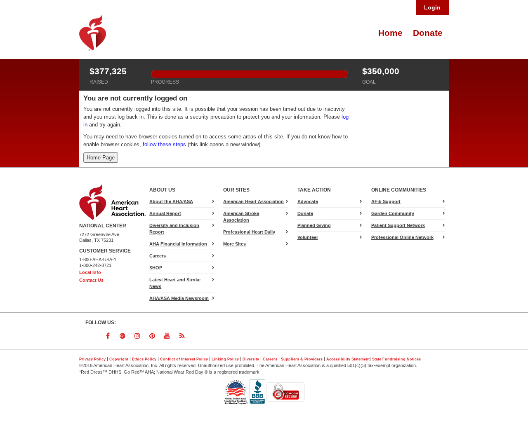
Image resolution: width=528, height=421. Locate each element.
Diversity (251, 359)
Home (390, 33)
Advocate (317, 203)
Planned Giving (314, 225)
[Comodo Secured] (285, 392)
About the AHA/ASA (171, 201)
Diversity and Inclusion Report (174, 228)
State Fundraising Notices (396, 359)
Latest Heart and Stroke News (174, 283)
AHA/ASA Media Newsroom (179, 298)
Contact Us (91, 280)
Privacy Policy (92, 359)
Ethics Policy (144, 359)
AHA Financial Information (178, 243)
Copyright (118, 359)
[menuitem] (389, 33)
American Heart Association (253, 201)
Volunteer (307, 237)
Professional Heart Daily (249, 231)
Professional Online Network (402, 237)
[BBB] (258, 392)
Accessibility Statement (348, 359)
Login (432, 7)
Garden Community (392, 213)
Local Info (90, 272)
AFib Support (386, 201)
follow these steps (164, 144)
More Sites (234, 243)
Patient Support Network (398, 225)
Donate (428, 33)
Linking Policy (225, 359)
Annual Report (165, 213)
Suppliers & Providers (302, 359)
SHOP (155, 267)
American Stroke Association (241, 216)
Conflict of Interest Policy (184, 359)
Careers (157, 255)
